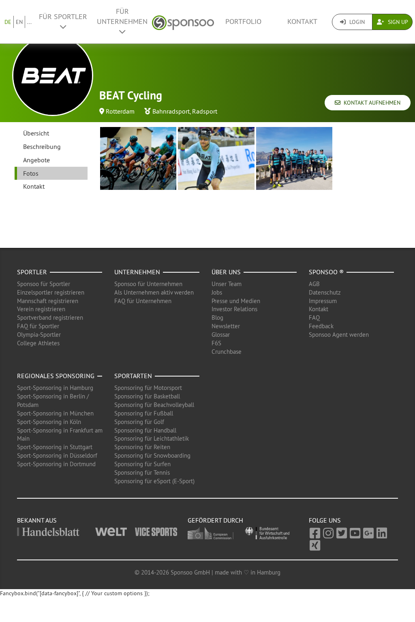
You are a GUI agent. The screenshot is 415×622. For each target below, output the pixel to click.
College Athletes (38, 343)
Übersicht (36, 133)
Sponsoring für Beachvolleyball (154, 405)
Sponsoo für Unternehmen (148, 284)
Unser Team (227, 284)
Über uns (226, 272)
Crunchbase (227, 351)
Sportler (32, 272)
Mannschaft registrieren (47, 301)
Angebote (36, 160)
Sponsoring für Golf (139, 422)
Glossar (221, 334)
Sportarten (133, 376)
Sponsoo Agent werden (339, 334)
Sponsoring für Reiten (142, 447)
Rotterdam (120, 111)
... (29, 22)
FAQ (314, 317)
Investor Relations (234, 309)
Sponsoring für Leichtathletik (151, 438)
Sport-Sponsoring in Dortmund (56, 464)
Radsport (204, 111)
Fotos (31, 173)
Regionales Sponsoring (55, 376)
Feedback (321, 326)
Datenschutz (325, 292)
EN (19, 22)
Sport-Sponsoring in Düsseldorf (57, 455)
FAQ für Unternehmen (142, 301)
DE (7, 22)
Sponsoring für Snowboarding (152, 455)
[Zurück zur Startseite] (183, 21)
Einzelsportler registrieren (50, 292)
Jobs (217, 292)
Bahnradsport (171, 111)
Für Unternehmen (122, 16)
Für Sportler (63, 16)
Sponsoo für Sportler (43, 284)
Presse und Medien (236, 301)
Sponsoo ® (326, 272)
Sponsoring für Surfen (142, 464)
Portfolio (243, 21)
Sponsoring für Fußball (143, 413)
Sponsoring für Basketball (147, 396)
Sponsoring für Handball (145, 430)
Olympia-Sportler (39, 334)
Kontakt (302, 21)
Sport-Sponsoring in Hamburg (55, 388)
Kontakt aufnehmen (370, 102)
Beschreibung (42, 146)
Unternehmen (137, 272)
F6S (216, 343)
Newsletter (226, 326)
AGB (314, 284)
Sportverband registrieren (50, 317)
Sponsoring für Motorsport (148, 388)
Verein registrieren (41, 309)
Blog (217, 317)
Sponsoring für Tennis (142, 472)
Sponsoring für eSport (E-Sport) (154, 481)
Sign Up (397, 22)
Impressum (323, 301)
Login (356, 22)
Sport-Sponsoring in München (55, 413)
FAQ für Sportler (38, 326)
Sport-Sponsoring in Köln (49, 422)
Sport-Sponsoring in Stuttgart (54, 447)
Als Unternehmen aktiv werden (154, 292)
